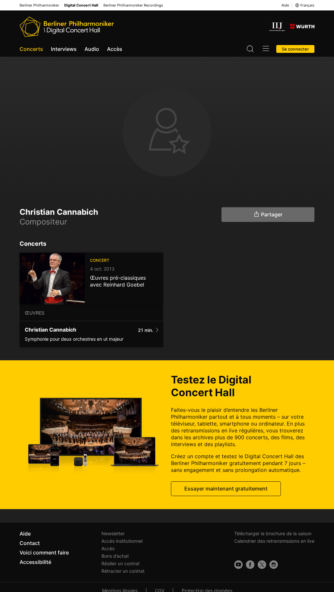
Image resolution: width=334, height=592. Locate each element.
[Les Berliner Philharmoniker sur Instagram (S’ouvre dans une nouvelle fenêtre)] (273, 564)
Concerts (31, 49)
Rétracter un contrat (122, 571)
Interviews (64, 49)
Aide (285, 5)
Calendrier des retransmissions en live (274, 541)
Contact (30, 543)
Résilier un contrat (120, 563)
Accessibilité (35, 562)
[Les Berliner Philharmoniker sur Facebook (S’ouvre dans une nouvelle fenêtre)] (250, 564)
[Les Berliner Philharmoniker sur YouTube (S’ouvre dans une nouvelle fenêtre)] (238, 564)
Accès (114, 49)
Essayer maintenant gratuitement (225, 488)
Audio (91, 49)
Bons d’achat (115, 556)
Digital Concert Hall (81, 5)
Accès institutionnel (122, 541)
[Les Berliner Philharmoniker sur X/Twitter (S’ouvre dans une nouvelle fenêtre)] (262, 564)
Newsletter (113, 533)
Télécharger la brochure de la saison (272, 533)
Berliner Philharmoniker (39, 5)
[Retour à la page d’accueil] (67, 27)
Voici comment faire (44, 552)
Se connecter (295, 49)
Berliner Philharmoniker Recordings (133, 5)
